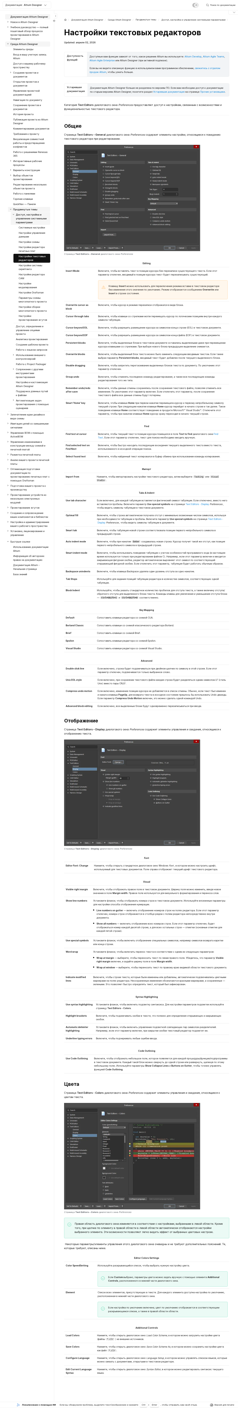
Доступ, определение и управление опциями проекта (29, 330)
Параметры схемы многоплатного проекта (33, 299)
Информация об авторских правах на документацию (28, 557)
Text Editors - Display (197, 504)
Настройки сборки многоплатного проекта (33, 308)
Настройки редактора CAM (32, 276)
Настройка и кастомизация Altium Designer (32, 384)
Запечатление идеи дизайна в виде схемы (27, 416)
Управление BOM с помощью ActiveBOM (27, 434)
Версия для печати (224, 1404)
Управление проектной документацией (26, 92)
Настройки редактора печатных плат (32, 249)
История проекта (23, 114)
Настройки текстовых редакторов (32, 258)
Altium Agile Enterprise (102, 60)
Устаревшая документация (169, 91)
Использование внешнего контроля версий (30, 357)
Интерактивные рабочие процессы (27, 163)
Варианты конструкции (26, 170)
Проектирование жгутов (25, 507)
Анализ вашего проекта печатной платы (29, 461)
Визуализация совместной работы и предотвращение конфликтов (29, 143)
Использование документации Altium (30, 548)
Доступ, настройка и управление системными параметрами (193, 19)
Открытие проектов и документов (26, 83)
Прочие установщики (212, 91)
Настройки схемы (29, 241)
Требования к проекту (26, 133)
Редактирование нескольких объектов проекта (30, 186)
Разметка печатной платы (25, 454)
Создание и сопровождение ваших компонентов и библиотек (29, 514)
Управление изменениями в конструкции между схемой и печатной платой (27, 445)
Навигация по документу (27, 99)
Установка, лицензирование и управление (27, 533)
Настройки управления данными (32, 234)
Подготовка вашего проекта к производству (28, 487)
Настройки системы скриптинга (30, 267)
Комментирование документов (31, 128)
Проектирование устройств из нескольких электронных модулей (28, 498)
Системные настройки (32, 227)
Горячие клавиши (23, 198)
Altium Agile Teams (213, 56)
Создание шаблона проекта (32, 344)
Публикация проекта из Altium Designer (30, 121)
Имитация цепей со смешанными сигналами (29, 425)
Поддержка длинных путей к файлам (32, 393)
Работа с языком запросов (31, 349)
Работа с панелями (24, 193)
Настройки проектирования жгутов (33, 317)
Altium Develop (193, 56)
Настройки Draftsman (31, 292)
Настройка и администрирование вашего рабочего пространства (29, 524)
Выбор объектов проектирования (23, 177)
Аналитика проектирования (32, 339)
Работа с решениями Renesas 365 (30, 153)
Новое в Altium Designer (24, 22)
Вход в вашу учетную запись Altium (29, 56)
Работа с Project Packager (31, 364)
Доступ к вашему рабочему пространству (29, 65)
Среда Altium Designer (119, 19)
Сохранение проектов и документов (27, 107)
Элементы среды (23, 49)
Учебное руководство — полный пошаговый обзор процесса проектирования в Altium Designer (29, 33)
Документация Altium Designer (87, 19)
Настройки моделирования (28, 285)
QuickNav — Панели (24, 204)
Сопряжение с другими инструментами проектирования (29, 373)
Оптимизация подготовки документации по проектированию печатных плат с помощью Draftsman (30, 475)
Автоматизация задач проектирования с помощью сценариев (32, 404)
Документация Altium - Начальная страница (26, 567)
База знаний (20, 574)
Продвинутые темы (25, 209)
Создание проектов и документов (25, 74)
